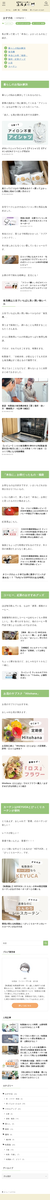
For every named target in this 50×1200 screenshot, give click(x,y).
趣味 (8, 1134)
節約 (9, 1129)
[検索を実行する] (45, 943)
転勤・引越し (12, 1154)
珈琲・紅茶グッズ (16, 59)
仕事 (9, 1114)
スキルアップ (13, 1108)
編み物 (10, 1139)
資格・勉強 (12, 1118)
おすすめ (11, 1093)
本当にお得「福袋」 (18, 55)
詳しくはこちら (25, 1005)
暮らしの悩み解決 (16, 47)
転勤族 (10, 1144)
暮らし (9, 1123)
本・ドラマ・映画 (38, 23)
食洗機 (11, 51)
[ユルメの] (25, 4)
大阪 (10, 1149)
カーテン (12, 66)
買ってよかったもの (23, 23)
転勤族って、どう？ (15, 1159)
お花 (10, 62)
